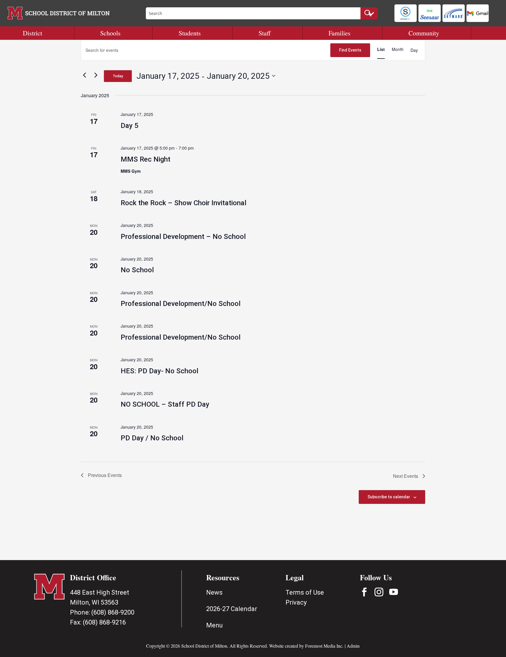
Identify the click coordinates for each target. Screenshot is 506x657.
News (214, 592)
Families (340, 33)
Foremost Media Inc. (324, 646)
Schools (110, 33)
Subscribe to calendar (388, 497)
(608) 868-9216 (104, 622)
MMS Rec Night (145, 159)
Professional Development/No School (180, 304)
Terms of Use (305, 592)
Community (423, 33)
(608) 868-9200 (112, 612)
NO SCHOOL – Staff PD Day (165, 404)
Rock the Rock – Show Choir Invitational (183, 203)
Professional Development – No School (183, 236)
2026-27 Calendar (231, 608)
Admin (353, 646)
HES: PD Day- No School (159, 371)
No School (137, 270)
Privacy (296, 602)
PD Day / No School (152, 438)
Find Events (350, 50)
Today (118, 76)
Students (190, 33)
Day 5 (130, 126)
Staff (265, 33)
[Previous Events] (84, 74)
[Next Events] (95, 74)
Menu (214, 625)
